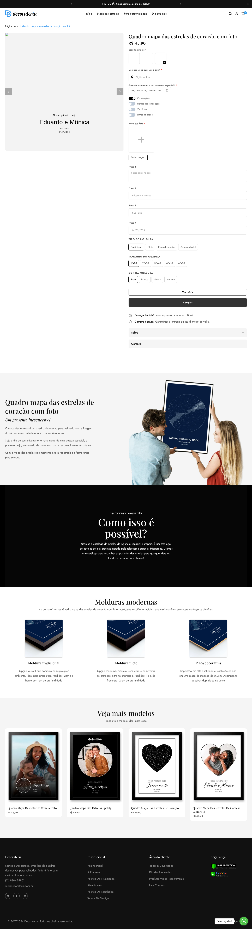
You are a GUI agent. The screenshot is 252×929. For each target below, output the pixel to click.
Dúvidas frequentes (160, 872)
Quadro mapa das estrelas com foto (202, 808)
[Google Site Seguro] (219, 874)
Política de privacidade (101, 879)
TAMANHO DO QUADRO (144, 256)
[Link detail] (8, 896)
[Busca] (230, 13)
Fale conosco (157, 885)
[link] (188, 430)
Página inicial (12, 26)
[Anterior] (8, 91)
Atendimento (94, 885)
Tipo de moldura (141, 239)
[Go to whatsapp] (243, 921)
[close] (248, 4)
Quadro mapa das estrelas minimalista (141, 808)
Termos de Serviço (98, 898)
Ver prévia (187, 292)
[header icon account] (236, 13)
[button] (71, 4)
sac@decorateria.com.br (19, 886)
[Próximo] (120, 91)
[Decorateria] (21, 13)
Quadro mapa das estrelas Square (77, 808)
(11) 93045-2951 (14, 880)
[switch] (132, 98)
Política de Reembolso (100, 892)
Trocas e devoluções (161, 866)
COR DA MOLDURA (141, 273)
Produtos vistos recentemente (166, 879)
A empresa (93, 872)
